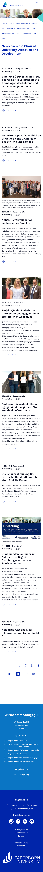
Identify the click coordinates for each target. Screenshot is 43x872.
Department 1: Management (19, 740)
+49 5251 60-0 (21, 846)
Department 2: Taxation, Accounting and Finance (24, 745)
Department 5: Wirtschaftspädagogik (23, 757)
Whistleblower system (24, 809)
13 (33, 674)
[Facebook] (18, 821)
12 (26, 674)
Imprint (14, 805)
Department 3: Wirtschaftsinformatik (23, 750)
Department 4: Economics (18, 754)
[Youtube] (31, 821)
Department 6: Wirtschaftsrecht (21, 761)
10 (9, 674)
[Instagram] (11, 821)
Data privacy (24, 774)
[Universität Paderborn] (21, 857)
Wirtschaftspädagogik (18, 5)
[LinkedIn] (25, 821)
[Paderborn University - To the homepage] (5, 4)
